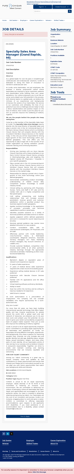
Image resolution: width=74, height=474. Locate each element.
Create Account (60, 7)
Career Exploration (36, 20)
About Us (49, 2)
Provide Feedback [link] (59, 99)
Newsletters (31, 2)
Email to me (56, 97)
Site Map (5, 451)
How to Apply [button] (25, 416)
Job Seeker (13, 20)
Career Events (40, 2)
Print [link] (54, 101)
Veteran (48, 20)
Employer (23, 20)
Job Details (10, 44)
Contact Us (56, 2)
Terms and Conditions (18, 451)
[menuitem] (4, 20)
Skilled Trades (59, 20)
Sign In (41, 7)
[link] (12, 6)
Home (4, 20)
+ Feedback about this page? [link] (62, 104)
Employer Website (56, 40)
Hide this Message (39, 472)
